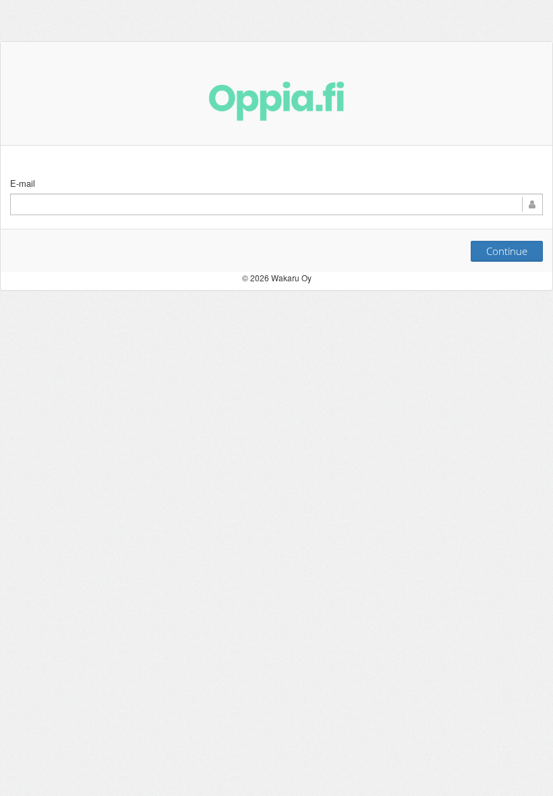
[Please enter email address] (276, 204)
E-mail (22, 183)
